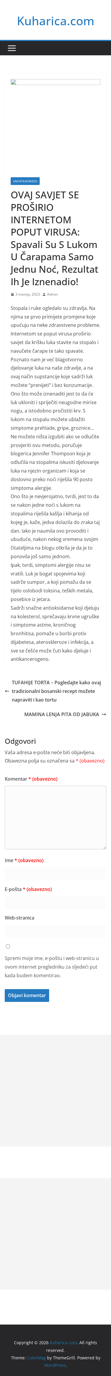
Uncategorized (25, 181)
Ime (24, 860)
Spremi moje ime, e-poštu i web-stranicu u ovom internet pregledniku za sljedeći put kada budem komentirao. (52, 967)
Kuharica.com (55, 20)
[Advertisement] (55, 1090)
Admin (52, 294)
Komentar (31, 779)
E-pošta (28, 889)
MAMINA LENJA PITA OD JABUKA (61, 714)
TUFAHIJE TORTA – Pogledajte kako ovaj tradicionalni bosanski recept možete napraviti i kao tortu (56, 691)
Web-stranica (19, 917)
